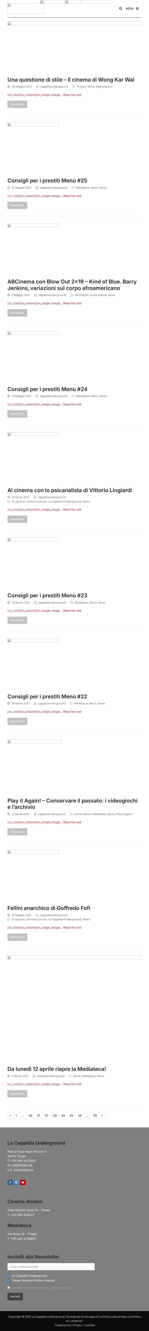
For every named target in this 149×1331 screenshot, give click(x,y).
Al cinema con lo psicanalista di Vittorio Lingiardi (69, 490)
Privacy (77, 1325)
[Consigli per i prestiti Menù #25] (33, 148)
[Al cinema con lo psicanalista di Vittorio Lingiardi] (33, 457)
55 (96, 1114)
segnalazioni (104, 86)
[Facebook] (10, 1183)
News (91, 86)
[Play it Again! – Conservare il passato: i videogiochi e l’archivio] (34, 766)
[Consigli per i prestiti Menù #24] (33, 356)
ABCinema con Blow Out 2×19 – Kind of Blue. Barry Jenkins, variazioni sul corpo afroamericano (72, 284)
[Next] (102, 1115)
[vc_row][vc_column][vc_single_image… (35, 95)
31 (39, 1114)
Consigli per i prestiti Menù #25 (47, 180)
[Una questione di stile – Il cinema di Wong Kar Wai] (74, 47)
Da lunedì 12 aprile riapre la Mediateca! (56, 1069)
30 (32, 1114)
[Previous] (10, 1115)
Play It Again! (124, 814)
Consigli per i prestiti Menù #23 (47, 595)
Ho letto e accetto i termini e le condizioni (41, 1287)
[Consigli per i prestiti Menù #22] (33, 664)
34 (64, 1114)
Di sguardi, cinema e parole (29, 501)
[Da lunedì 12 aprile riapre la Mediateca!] (74, 1008)
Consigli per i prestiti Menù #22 (47, 696)
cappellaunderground (54, 86)
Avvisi (77, 1076)
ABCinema (81, 295)
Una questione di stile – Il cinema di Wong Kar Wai (70, 79)
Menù (94, 187)
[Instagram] (16, 1183)
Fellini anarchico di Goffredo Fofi (48, 908)
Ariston (81, 86)
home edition (98, 295)
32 (48, 1114)
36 (81, 1114)
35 (72, 1114)
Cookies (89, 1325)
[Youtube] (23, 1183)
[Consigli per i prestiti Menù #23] (33, 563)
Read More (17, 104)
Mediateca (82, 187)
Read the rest (72, 95)
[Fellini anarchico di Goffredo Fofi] (33, 875)
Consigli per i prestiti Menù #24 (47, 389)
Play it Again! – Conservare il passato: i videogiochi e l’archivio (72, 803)
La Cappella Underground (64, 501)
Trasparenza (62, 1325)
